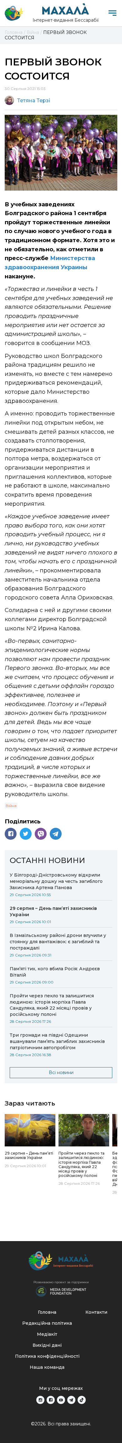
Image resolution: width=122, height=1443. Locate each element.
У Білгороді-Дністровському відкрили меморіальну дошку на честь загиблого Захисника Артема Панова (56, 881)
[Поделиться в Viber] (41, 834)
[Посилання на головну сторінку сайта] (61, 1262)
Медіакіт (47, 1334)
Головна (47, 1312)
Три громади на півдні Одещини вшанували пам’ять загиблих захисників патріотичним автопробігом (57, 1041)
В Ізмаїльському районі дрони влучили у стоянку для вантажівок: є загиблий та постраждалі (58, 942)
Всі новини (61, 1072)
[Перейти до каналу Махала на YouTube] (61, 1400)
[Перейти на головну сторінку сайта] (14, 13)
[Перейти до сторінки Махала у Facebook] (51, 1400)
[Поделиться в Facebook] (11, 834)
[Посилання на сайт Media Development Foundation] (61, 1290)
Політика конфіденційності (47, 1356)
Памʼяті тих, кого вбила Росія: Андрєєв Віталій (55, 972)
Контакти (96, 1312)
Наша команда (47, 1367)
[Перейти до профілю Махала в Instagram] (40, 1400)
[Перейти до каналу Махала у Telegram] (71, 1400)
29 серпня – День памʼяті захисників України (53, 911)
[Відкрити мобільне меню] (112, 13)
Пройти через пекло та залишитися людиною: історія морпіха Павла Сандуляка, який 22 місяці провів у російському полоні (52, 1005)
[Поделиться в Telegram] (56, 834)
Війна (11, 805)
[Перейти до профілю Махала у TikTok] (82, 1400)
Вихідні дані (47, 1345)
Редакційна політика (47, 1323)
